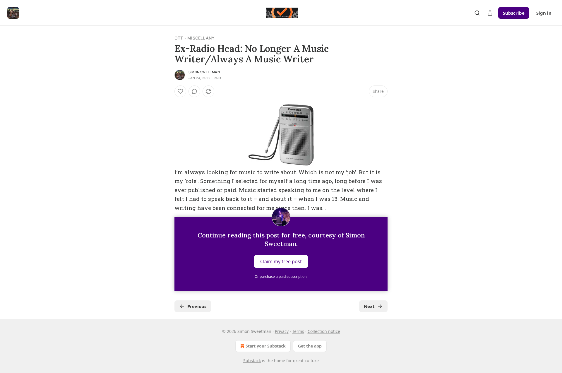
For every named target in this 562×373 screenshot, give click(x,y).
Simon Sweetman (204, 72)
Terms (298, 331)
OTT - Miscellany (194, 37)
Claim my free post (281, 261)
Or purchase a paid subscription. (281, 276)
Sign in (543, 13)
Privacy (282, 331)
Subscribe (514, 13)
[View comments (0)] (194, 91)
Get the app (310, 346)
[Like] (180, 91)
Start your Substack (266, 346)
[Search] (477, 13)
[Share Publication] (490, 13)
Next (369, 306)
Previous (196, 306)
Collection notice (324, 331)
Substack (252, 360)
